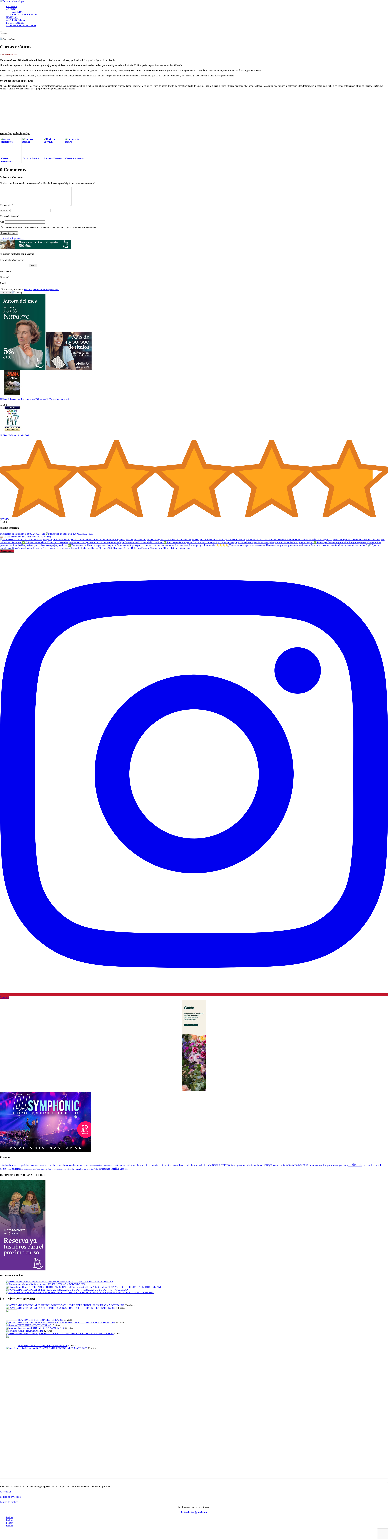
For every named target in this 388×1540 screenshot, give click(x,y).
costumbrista (120, 1165)
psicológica (46, 1169)
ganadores (242, 1164)
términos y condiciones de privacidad (41, 289)
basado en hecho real (73, 1165)
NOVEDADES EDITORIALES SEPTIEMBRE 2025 (88, 1322)
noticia (345, 1165)
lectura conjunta (280, 1165)
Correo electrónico (10, 216)
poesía (9, 1169)
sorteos (95, 1168)
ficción (208, 1165)
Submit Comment (9, 233)
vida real (124, 1169)
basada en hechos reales (51, 1165)
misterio (293, 1164)
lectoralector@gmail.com (194, 1512)
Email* (3, 283)
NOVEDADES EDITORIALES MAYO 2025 (64, 1348)
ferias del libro (187, 1165)
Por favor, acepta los (31, 289)
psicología (36, 1169)
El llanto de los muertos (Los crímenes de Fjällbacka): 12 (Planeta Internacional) (34, 399)
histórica (252, 1165)
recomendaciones (59, 1169)
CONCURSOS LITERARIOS (21, 25)
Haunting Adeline (34, 1330)
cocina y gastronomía (105, 1165)
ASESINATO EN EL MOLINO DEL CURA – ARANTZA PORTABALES (76, 1333)
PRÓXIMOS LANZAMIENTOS (47, 1328)
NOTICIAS (12, 17)
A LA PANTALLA (15, 20)
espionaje (175, 1165)
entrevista (155, 1165)
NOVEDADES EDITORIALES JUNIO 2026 (40, 1320)
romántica (79, 1169)
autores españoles (19, 1165)
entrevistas (165, 1165)
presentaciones (27, 1169)
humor (260, 1165)
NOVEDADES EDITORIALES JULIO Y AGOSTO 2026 (95, 1305)
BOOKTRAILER (15, 22)
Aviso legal (5, 1491)
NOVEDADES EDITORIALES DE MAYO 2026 (42, 1345)
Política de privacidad (10, 1497)
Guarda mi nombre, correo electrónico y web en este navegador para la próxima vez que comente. (50, 227)
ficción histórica (221, 1164)
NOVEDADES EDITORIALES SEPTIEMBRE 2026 (88, 1308)
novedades (368, 1164)
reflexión (70, 1169)
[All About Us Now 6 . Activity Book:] (12, 429)
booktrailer (92, 1165)
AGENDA (11, 9)
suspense (105, 1168)
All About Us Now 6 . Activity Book (14, 435)
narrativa (303, 1164)
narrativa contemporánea (322, 1165)
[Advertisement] (91, 1373)
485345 (4, 519)
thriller (115, 1168)
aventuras (34, 1165)
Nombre (5, 210)
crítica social (132, 1165)
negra (339, 1164)
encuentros (144, 1164)
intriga (268, 1164)
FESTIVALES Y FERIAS (25, 14)
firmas (233, 1165)
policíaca (17, 1168)
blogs (85, 1165)
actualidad (5, 1165)
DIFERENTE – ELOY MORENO (34, 1325)
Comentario (6, 205)
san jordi (87, 1169)
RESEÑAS (11, 6)
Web (2, 222)
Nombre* (4, 277)
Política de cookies (9, 1502)
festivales (199, 1165)
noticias (355, 1164)
